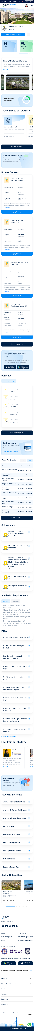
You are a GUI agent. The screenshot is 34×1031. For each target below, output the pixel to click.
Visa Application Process (12, 851)
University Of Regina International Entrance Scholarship (16, 533)
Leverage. (12, 1012)
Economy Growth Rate (11, 867)
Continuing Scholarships (17, 576)
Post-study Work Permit (11, 834)
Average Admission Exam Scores (14, 818)
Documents (16, 601)
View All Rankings (15, 433)
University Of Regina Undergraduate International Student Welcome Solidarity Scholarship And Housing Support (18, 562)
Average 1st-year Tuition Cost (14, 802)
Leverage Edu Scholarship (17, 586)
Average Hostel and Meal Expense (15, 810)
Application (6, 601)
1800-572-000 (23, 933)
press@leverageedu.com (25, 940)
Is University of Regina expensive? (15, 637)
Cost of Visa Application (11, 842)
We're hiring (13, 4)
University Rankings (8, 381)
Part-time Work (8, 826)
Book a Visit (29, 1)
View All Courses (15, 344)
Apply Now (16, 212)
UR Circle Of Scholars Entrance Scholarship (19, 547)
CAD (23, 460)
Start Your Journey (16, 147)
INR (30, 460)
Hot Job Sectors (9, 859)
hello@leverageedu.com (25, 937)
